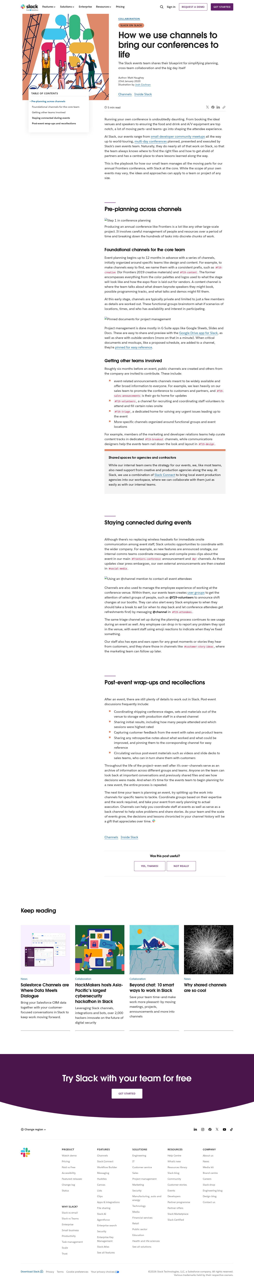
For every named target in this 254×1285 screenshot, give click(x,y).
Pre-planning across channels (48, 101)
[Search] (161, 7)
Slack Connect (164, 475)
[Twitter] (207, 107)
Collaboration (129, 18)
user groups (196, 593)
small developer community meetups (178, 136)
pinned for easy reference (133, 347)
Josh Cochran (143, 84)
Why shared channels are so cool (205, 987)
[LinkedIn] (218, 107)
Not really (181, 866)
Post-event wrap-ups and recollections (54, 123)
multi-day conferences (151, 141)
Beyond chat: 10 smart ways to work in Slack (152, 987)
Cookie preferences (77, 1271)
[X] (217, 1130)
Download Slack (30, 1271)
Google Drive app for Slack (198, 333)
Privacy (50, 1271)
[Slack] (29, 7)
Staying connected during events (51, 117)
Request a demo (193, 6)
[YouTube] (224, 1130)
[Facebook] (212, 107)
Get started (222, 6)
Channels (125, 94)
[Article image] (45, 949)
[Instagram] (202, 1130)
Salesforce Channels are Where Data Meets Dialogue (45, 990)
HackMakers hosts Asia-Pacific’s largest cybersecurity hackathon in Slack (99, 993)
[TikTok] (231, 1130)
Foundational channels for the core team (55, 106)
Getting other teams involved (48, 112)
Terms (60, 1271)
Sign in (171, 6)
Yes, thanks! (150, 866)
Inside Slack (143, 94)
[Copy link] (223, 107)
